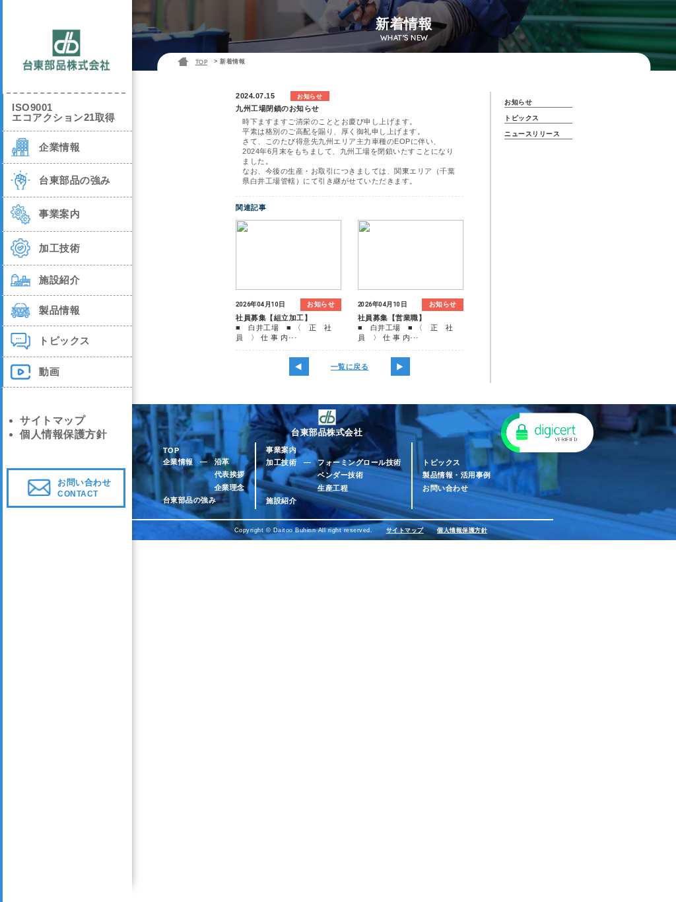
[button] (547, 431)
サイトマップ (405, 530)
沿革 (222, 462)
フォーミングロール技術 (359, 462)
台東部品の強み (190, 500)
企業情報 (178, 462)
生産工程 (333, 488)
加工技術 (281, 462)
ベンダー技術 (340, 475)
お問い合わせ (445, 488)
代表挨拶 (230, 474)
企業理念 (230, 487)
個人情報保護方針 (462, 530)
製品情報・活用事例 (456, 475)
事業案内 (281, 450)
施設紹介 (281, 500)
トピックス (521, 117)
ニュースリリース (532, 133)
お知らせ (518, 102)
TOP (201, 61)
